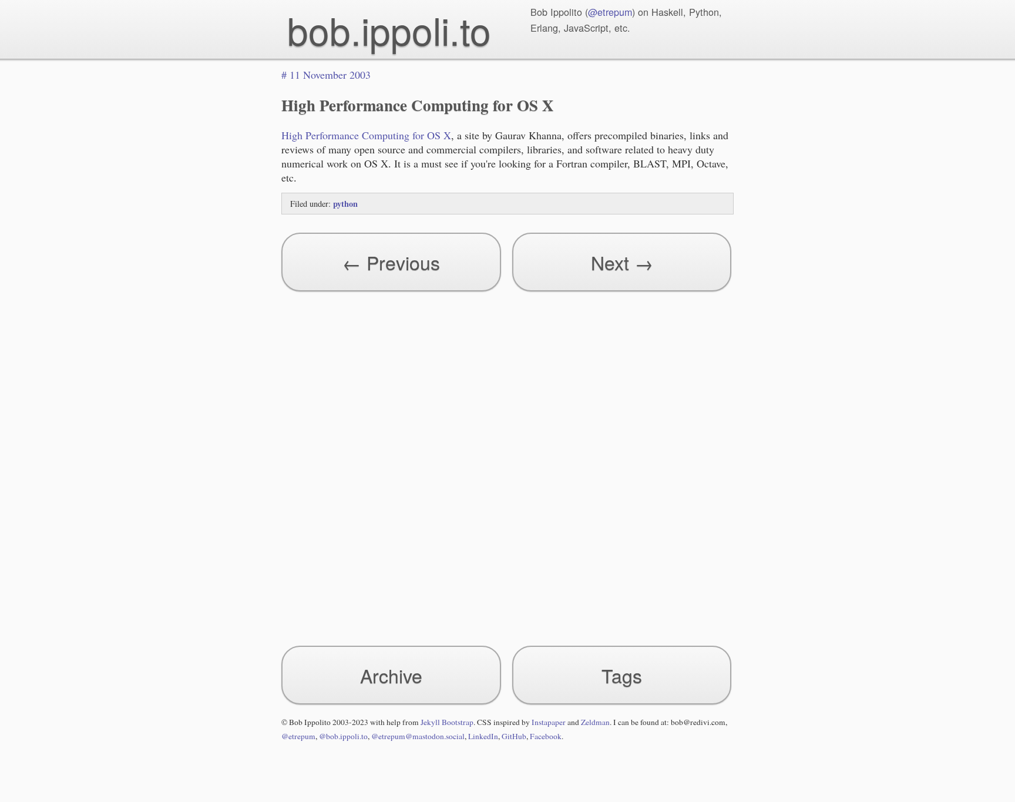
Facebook (546, 736)
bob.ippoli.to (389, 29)
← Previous (391, 262)
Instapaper (549, 722)
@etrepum (610, 12)
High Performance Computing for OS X (366, 135)
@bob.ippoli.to (343, 736)
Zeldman (595, 722)
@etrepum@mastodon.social (418, 736)
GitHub (514, 736)
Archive (391, 675)
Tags (621, 675)
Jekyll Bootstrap (447, 722)
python (345, 203)
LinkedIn (483, 736)
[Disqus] (507, 463)
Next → (622, 262)
